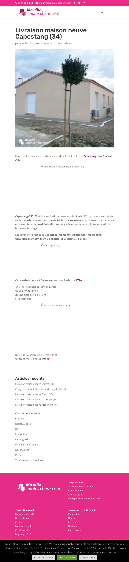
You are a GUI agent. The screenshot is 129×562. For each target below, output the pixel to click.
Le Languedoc (22, 439)
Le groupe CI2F (23, 534)
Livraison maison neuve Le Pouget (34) (36, 399)
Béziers (72, 522)
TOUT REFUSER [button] (88, 557)
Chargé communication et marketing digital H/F (41, 389)
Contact (19, 522)
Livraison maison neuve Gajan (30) (34, 394)
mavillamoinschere (29, 43)
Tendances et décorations (29, 460)
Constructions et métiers (28, 413)
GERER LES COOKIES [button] (43, 557)
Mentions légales (24, 526)
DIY (17, 428)
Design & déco (23, 423)
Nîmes (71, 518)
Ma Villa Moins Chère (26, 444)
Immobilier (21, 434)
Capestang (90, 156)
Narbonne (73, 526)
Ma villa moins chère (26, 513)
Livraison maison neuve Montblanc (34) (36, 404)
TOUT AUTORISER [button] (67, 557)
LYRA (79, 280)
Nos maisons (65, 43)
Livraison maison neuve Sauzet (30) (34, 383)
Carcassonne (75, 530)
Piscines (19, 455)
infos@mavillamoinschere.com (84, 498)
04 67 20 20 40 (75, 494)
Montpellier (74, 513)
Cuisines (19, 418)
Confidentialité (23, 530)
